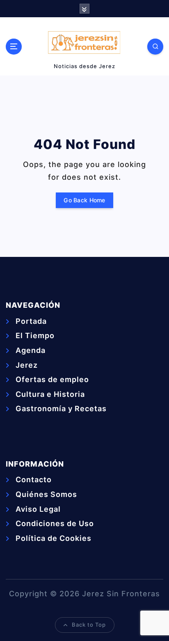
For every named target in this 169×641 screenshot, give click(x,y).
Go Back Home (84, 200)
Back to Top (89, 624)
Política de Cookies (53, 538)
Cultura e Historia (50, 394)
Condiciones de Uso (55, 523)
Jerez (27, 365)
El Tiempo (35, 335)
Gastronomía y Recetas (61, 408)
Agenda (31, 350)
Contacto (34, 479)
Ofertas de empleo (52, 379)
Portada (31, 321)
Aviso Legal (38, 509)
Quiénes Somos (46, 494)
